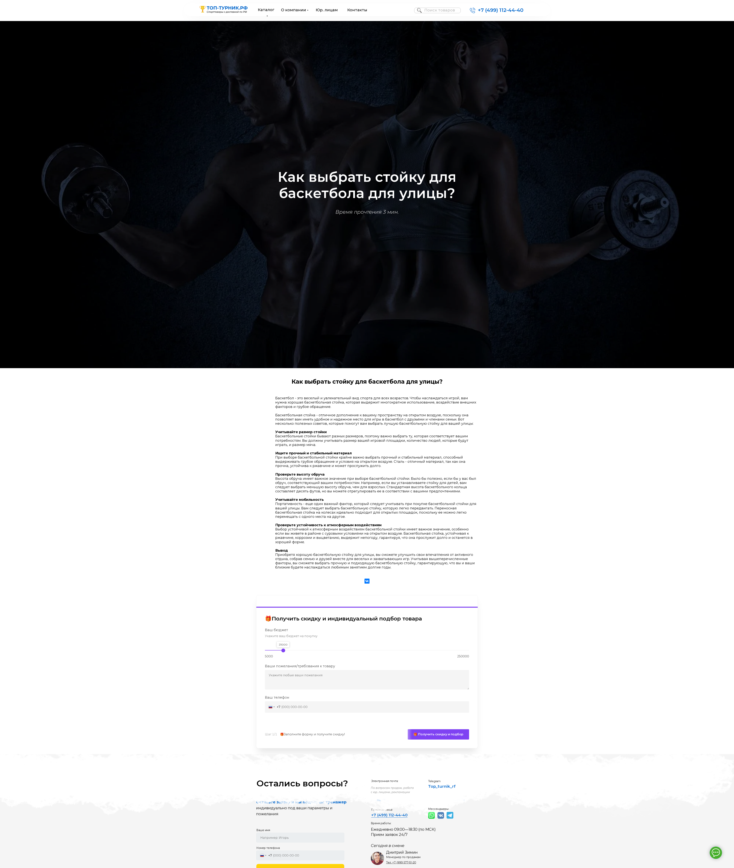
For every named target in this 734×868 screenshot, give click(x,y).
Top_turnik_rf (442, 786)
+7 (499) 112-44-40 (500, 10)
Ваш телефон (277, 697)
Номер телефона (268, 848)
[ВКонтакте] (367, 581)
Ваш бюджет (276, 630)
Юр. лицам (327, 10)
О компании (293, 10)
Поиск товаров (439, 10)
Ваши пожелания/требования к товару (300, 666)
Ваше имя (263, 830)
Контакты (357, 10)
